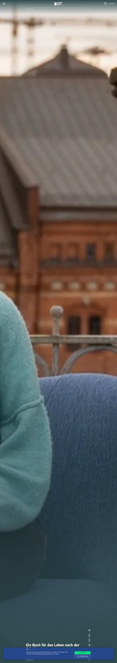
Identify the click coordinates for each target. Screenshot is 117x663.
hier (57, 654)
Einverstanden (82, 652)
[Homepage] (58, 3)
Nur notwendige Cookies (82, 656)
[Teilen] (89, 645)
